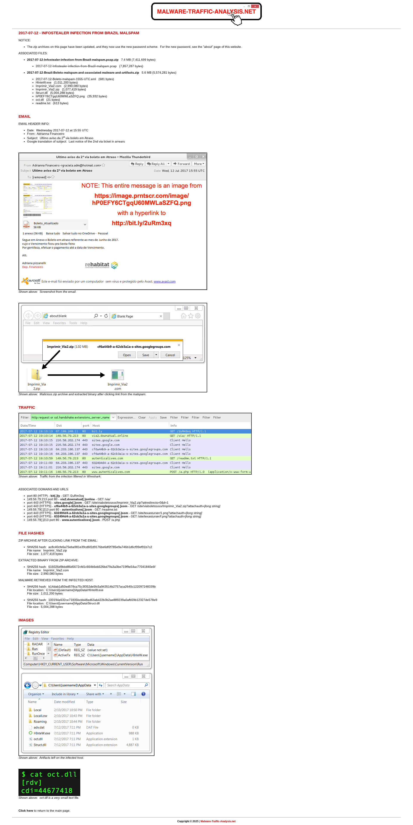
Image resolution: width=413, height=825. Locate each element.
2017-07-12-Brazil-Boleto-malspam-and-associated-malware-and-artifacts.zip (83, 72)
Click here (25, 810)
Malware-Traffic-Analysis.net (218, 821)
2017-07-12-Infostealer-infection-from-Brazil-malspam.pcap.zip (73, 59)
